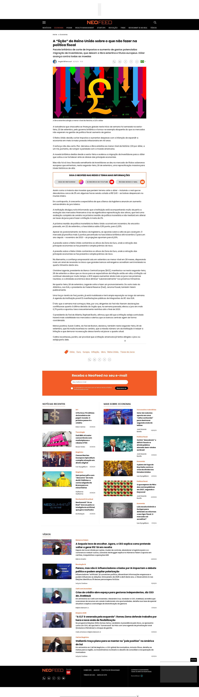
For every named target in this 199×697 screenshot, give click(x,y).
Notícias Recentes (53, 404)
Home (55, 34)
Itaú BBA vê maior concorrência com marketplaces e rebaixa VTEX (84, 439)
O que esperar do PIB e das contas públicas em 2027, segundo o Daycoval (146, 488)
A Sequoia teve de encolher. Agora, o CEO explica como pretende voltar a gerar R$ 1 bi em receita (113, 545)
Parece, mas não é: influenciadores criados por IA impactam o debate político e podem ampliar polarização (116, 570)
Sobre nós (88, 670)
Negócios (46, 28)
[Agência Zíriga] (142, 676)
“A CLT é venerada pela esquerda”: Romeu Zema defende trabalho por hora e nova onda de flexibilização (116, 618)
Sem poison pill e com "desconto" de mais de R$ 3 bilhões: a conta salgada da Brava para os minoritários (85, 481)
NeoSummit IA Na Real (138, 28)
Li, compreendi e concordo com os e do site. (93, 388)
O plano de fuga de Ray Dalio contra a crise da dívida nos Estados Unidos (145, 468)
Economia (58, 28)
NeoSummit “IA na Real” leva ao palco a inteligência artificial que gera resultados (85, 506)
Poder (69, 28)
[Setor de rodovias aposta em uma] (118, 416)
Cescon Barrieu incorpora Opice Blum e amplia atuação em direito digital (85, 459)
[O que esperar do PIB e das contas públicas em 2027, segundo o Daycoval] (118, 488)
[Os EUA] (118, 444)
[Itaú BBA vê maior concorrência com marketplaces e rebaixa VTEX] (57, 439)
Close (125, 340)
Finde (123, 28)
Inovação (113, 28)
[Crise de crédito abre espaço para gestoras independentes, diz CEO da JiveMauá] (57, 595)
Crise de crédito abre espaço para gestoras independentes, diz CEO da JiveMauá (115, 594)
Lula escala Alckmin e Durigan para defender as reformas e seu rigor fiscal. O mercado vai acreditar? (146, 513)
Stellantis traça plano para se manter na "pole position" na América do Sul (115, 642)
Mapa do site (102, 675)
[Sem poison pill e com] (57, 479)
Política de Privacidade (111, 670)
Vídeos (153, 28)
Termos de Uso (101, 387)
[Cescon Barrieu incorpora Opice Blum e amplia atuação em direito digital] (57, 459)
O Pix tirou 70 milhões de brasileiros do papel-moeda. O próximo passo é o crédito (85, 418)
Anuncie (97, 670)
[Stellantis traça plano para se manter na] (57, 644)
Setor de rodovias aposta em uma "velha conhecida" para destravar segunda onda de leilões (145, 419)
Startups (101, 28)
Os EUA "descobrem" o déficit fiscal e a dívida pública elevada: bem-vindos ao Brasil (146, 445)
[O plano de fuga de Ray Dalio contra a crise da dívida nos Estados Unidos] (118, 468)
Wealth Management (84, 28)
